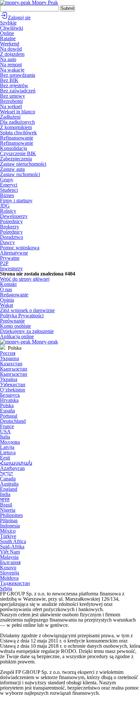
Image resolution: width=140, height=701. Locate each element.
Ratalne (8, 38)
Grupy (6, 179)
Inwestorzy (11, 268)
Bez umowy (12, 96)
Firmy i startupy (16, 200)
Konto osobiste (15, 326)
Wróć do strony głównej (24, 279)
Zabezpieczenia (16, 158)
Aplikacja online (17, 336)
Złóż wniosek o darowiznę (27, 310)
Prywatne (10, 258)
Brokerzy (9, 226)
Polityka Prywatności (22, 315)
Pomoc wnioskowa (19, 247)
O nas (6, 289)
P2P (4, 263)
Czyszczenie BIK (18, 153)
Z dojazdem (12, 54)
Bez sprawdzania (17, 75)
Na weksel (11, 106)
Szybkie (8, 22)
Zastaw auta (12, 169)
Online (7, 33)
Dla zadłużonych (17, 122)
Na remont (11, 64)
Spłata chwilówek (18, 132)
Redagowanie (14, 294)
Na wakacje (12, 70)
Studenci (9, 190)
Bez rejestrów (14, 85)
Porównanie (12, 321)
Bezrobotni (11, 101)
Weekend (9, 43)
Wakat (6, 305)
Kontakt (8, 284)
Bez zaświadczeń (17, 90)
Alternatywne (14, 253)
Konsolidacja (13, 148)
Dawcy (7, 242)
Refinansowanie (16, 138)
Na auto (8, 59)
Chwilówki (11, 28)
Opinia (7, 300)
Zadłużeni (10, 117)
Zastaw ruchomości (20, 174)
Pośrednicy (11, 221)
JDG (5, 206)
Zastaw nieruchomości (23, 164)
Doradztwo (11, 237)
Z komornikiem (16, 127)
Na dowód (11, 49)
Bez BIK (9, 80)
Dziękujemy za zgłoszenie (27, 331)
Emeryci (8, 185)
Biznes (7, 195)
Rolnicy (8, 211)
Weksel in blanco (17, 111)
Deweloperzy (14, 216)
